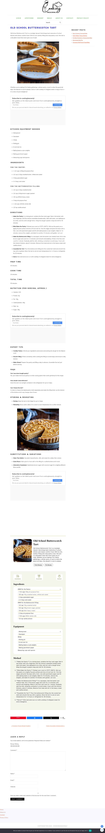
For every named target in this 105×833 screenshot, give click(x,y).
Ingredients (18, 578)
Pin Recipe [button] (48, 565)
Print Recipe (38, 565)
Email (12, 780)
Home (1, 809)
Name (12, 773)
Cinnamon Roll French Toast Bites (81, 42)
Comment (13, 750)
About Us (3, 812)
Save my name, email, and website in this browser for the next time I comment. (33, 795)
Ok (90, 830)
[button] (60, 589)
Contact (2, 815)
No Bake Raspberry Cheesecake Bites (82, 38)
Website (12, 786)
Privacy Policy (4, 817)
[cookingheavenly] (52, 14)
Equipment (39, 578)
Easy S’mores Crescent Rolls (80, 33)
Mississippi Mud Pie (78, 40)
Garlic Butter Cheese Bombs (80, 35)
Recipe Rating (14, 744)
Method (59, 578)
